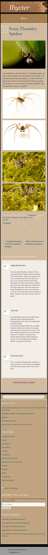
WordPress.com (15, 552)
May (4, 28)
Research (5, 465)
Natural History (6, 443)
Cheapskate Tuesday (8, 436)
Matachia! (5, 417)
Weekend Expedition (8, 480)
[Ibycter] (20, 6)
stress (31, 217)
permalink (5, 219)
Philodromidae (7, 217)
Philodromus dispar (17, 217)
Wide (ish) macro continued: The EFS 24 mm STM (17, 424)
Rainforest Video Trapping (9, 458)
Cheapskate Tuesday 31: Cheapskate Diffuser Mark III (18, 413)
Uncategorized (32, 215)
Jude (12, 310)
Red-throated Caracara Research (12, 462)
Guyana (4, 440)
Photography (5, 454)
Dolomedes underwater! (9, 421)
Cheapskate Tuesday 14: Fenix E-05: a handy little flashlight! (13, 244)
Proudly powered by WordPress (17, 549)
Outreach (4, 451)
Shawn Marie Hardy (8, 523)
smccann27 (15, 356)
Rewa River (5, 469)
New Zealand (6, 447)
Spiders (26, 217)
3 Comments (7, 223)
